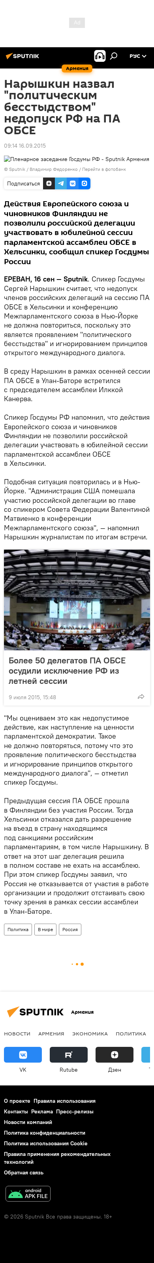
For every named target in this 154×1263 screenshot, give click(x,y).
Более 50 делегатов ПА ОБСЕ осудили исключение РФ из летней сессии (67, 670)
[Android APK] (28, 1195)
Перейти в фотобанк (104, 169)
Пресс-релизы (75, 1111)
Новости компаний (28, 1122)
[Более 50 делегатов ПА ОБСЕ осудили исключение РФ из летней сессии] (77, 600)
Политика (18, 929)
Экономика (90, 1033)
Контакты (16, 1111)
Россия (70, 929)
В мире (45, 929)
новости (17, 1033)
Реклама (42, 1111)
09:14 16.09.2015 (25, 145)
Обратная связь (23, 1172)
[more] (141, 696)
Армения (51, 1033)
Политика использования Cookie (46, 1143)
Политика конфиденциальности (44, 1132)
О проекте (17, 1100)
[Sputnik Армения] (23, 59)
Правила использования (65, 1100)
